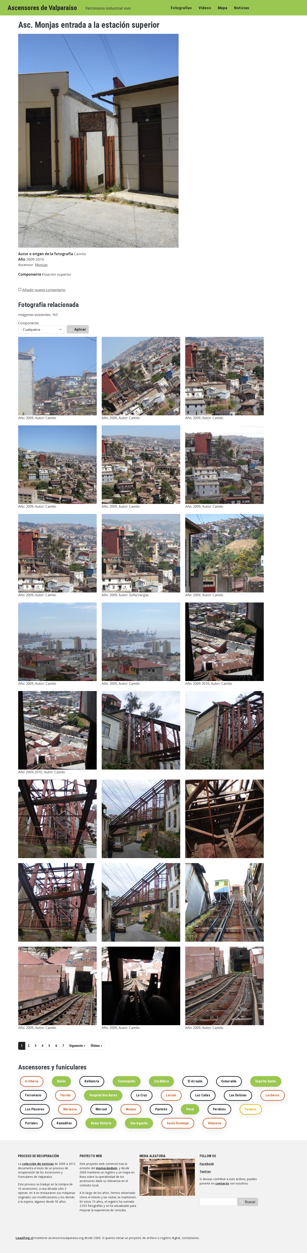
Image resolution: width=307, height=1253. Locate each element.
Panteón (161, 1109)
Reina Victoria (101, 1123)
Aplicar (80, 329)
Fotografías (181, 7)
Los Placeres (34, 1109)
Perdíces (219, 1109)
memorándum (106, 1168)
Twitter (205, 1171)
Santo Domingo (178, 1123)
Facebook (207, 1164)
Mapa (222, 7)
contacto (222, 1183)
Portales (31, 1123)
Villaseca (214, 1123)
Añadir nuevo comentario (43, 289)
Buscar (250, 1202)
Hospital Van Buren (103, 1095)
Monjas (41, 264)
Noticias (241, 7)
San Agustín (139, 1123)
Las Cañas (202, 1095)
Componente (28, 323)
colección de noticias (38, 1164)
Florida (65, 1095)
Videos (205, 7)
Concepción (126, 1081)
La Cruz (141, 1095)
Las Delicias (238, 1095)
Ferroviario (33, 1095)
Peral (190, 1109)
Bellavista (92, 1081)
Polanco (250, 1109)
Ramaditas (64, 1123)
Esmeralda (228, 1081)
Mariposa (70, 1109)
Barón (61, 1081)
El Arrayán (195, 1081)
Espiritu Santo (265, 1081)
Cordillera (161, 1081)
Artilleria (31, 1081)
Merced (101, 1109)
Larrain (171, 1095)
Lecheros (272, 1095)
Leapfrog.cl (24, 1238)
